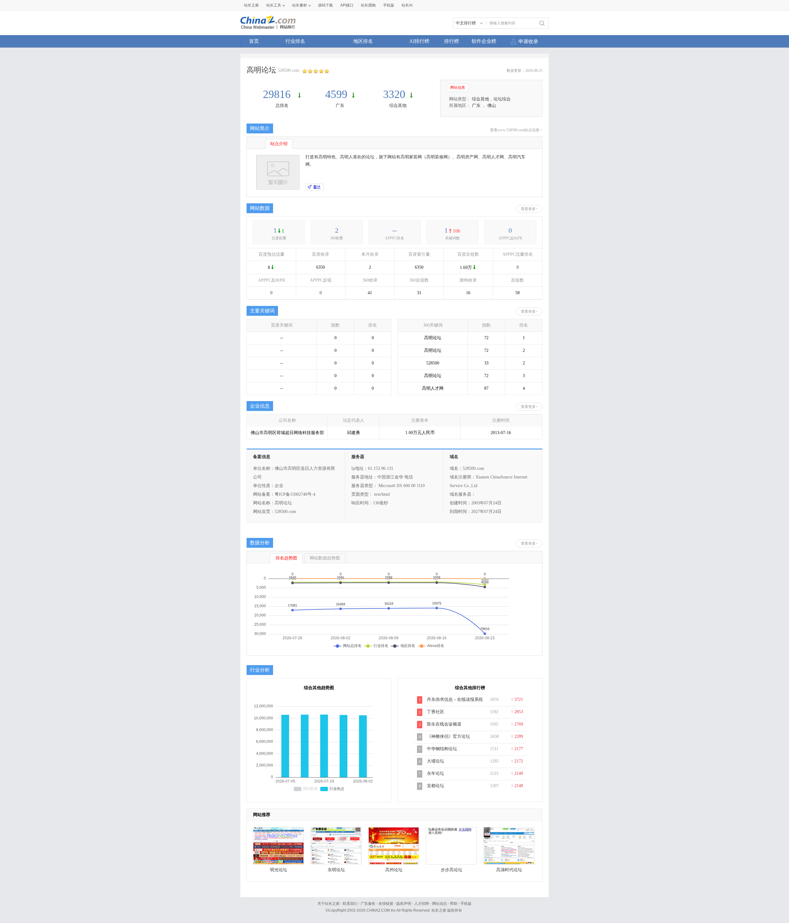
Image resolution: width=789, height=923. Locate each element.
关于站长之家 (328, 903)
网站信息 (457, 87)
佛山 (491, 105)
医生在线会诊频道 (444, 724)
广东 (340, 105)
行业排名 (295, 41)
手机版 (466, 903)
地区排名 (363, 41)
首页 (254, 41)
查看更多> (529, 209)
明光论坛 (278, 870)
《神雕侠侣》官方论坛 (448, 736)
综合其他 (398, 105)
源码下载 (325, 5)
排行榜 (451, 41)
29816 (278, 94)
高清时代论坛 (509, 870)
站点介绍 (279, 143)
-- (394, 230)
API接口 (347, 5)
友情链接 (385, 903)
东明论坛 (336, 870)
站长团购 (368, 5)
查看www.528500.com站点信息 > (516, 130)
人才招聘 (421, 903)
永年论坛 (435, 773)
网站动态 (439, 903)
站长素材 (299, 5)
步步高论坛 (451, 870)
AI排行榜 (419, 41)
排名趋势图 (286, 558)
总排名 (282, 105)
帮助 (453, 903)
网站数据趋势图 (325, 558)
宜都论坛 (435, 785)
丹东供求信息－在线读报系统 (455, 699)
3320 (394, 94)
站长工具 (273, 5)
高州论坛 (394, 870)
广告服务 (368, 903)
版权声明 (403, 903)
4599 (336, 94)
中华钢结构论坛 (442, 748)
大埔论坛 (435, 761)
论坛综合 (502, 99)
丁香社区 (435, 712)
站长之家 (251, 5)
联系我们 (350, 903)
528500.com (288, 70)
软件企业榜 (484, 41)
